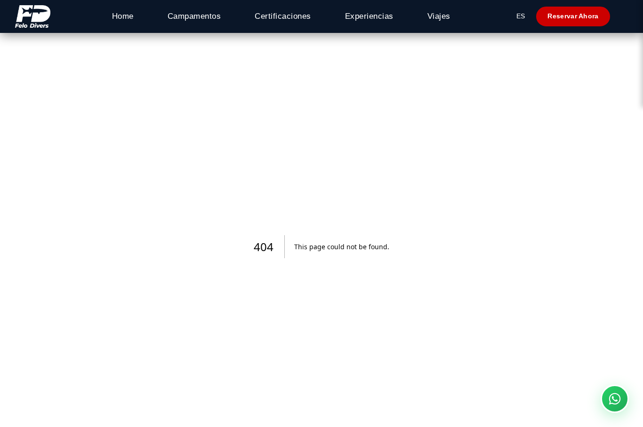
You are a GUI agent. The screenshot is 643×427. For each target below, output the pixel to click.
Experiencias (369, 16)
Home (123, 16)
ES (520, 16)
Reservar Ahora (572, 16)
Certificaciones (283, 16)
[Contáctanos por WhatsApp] (615, 399)
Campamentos (194, 16)
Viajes (438, 16)
